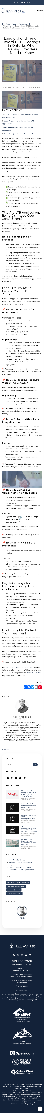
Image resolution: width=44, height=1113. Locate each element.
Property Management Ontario (20, 867)
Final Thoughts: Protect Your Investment (20, 134)
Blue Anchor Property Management (18, 667)
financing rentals (14, 890)
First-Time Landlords (16, 860)
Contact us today (34, 673)
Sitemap (16, 1090)
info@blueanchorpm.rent (22, 964)
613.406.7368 (24, 2)
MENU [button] (41, 11)
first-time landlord (14, 893)
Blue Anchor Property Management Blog (17, 24)
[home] (13, 11)
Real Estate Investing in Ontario (21, 870)
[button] (8, 778)
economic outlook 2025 (16, 886)
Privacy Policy (27, 1090)
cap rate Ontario (13, 882)
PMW (27, 1088)
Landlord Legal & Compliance (20, 862)
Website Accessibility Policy (22, 1104)
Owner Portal (22, 986)
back (6, 749)
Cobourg (25, 882)
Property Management (17, 865)
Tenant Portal (22, 990)
